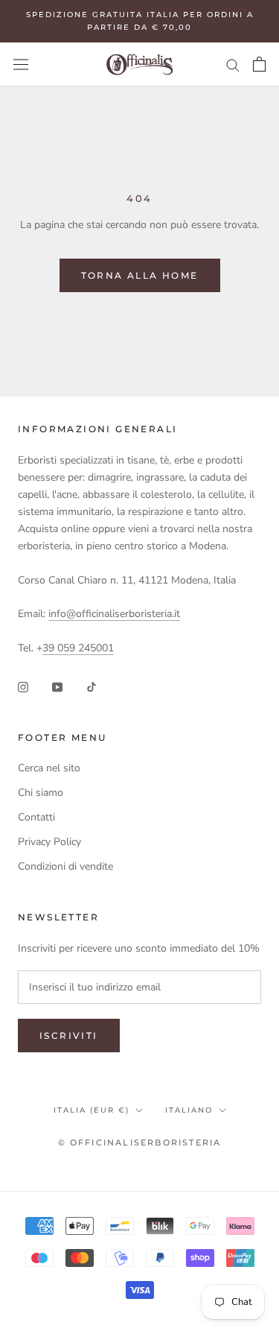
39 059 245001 (78, 648)
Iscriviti (68, 1035)
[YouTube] (57, 686)
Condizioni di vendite (65, 866)
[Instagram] (23, 686)
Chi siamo (40, 792)
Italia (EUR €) (91, 1110)
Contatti (36, 817)
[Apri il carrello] (259, 64)
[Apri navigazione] (20, 64)
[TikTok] (91, 686)
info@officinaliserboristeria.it (114, 614)
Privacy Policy (49, 842)
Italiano (189, 1110)
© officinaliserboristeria (140, 1142)
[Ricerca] (233, 64)
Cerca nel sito (49, 768)
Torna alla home (140, 275)
